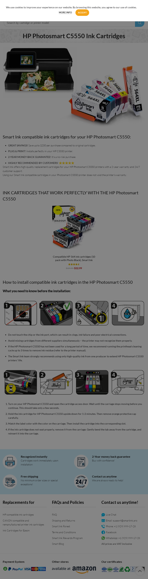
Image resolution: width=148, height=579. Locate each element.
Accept (82, 12)
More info (65, 12)
